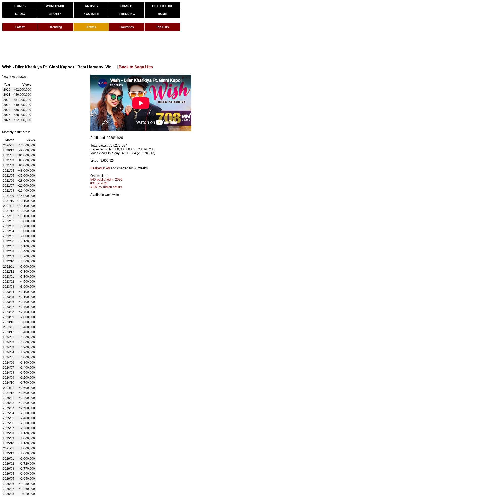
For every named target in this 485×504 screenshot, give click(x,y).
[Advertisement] (94, 47)
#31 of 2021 (99, 183)
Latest (20, 27)
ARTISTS (91, 6)
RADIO (20, 14)
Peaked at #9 (100, 168)
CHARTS (126, 6)
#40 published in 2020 (106, 179)
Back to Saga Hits (136, 67)
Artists (91, 27)
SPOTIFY (55, 14)
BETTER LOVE (162, 6)
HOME (162, 14)
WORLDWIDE (55, 6)
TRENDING (127, 14)
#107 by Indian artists (106, 187)
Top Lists (162, 27)
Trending (56, 27)
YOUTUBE (91, 14)
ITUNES (20, 6)
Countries (127, 27)
